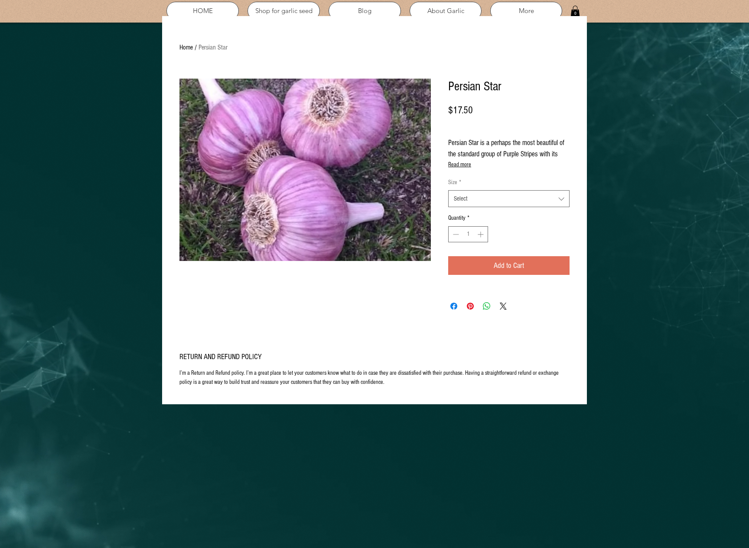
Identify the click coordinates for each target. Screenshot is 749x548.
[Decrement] (454, 234)
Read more (459, 164)
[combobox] (509, 198)
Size (454, 182)
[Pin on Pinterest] (470, 306)
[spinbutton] (468, 234)
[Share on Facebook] (454, 306)
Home (186, 47)
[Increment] (481, 234)
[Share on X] (503, 306)
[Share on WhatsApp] (487, 306)
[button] (575, 11)
